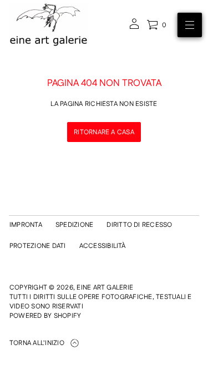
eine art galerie (105, 287)
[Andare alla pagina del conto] (134, 27)
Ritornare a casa (104, 132)
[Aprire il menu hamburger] (189, 25)
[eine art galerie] (48, 25)
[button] (156, 25)
